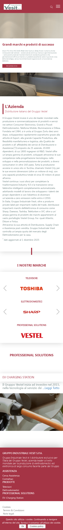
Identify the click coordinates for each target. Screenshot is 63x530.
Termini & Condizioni (13, 510)
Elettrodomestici (11, 490)
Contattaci (8, 478)
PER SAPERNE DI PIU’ (12, 66)
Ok (22, 526)
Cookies (7, 506)
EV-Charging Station (13, 497)
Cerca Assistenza (11, 475)
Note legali (8, 513)
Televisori (7, 486)
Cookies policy (36, 526)
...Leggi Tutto (51, 387)
